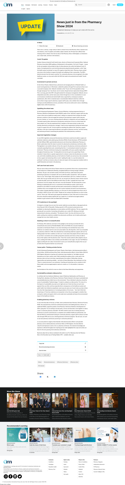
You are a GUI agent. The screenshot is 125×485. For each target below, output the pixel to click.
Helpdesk (81, 469)
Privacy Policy (82, 464)
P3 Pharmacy (32, 471)
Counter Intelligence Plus (99, 471)
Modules (65, 469)
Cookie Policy (81, 466)
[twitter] (48, 377)
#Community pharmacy (49, 362)
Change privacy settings (5, 484)
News (39, 355)
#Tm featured (41, 365)
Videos (65, 471)
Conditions (51, 462)
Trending (65, 462)
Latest (65, 464)
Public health (46, 355)
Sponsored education (11, 443)
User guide (66, 474)
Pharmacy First (52, 469)
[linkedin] (54, 377)
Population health (52, 466)
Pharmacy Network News (99, 469)
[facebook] (41, 377)
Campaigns (51, 464)
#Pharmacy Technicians (62, 362)
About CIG (81, 474)
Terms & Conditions (83, 462)
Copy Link (41, 343)
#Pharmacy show (74, 362)
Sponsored (66, 466)
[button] (116, 391)
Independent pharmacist (99, 464)
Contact (80, 471)
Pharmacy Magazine (19, 471)
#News (39, 362)
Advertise (81, 476)
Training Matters (27, 471)
